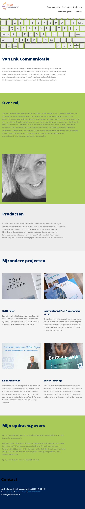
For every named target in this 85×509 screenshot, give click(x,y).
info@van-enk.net (34, 492)
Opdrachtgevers (65, 12)
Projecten (77, 7)
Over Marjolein (53, 7)
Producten (66, 7)
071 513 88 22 (8, 492)
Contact (78, 12)
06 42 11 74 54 (20, 492)
